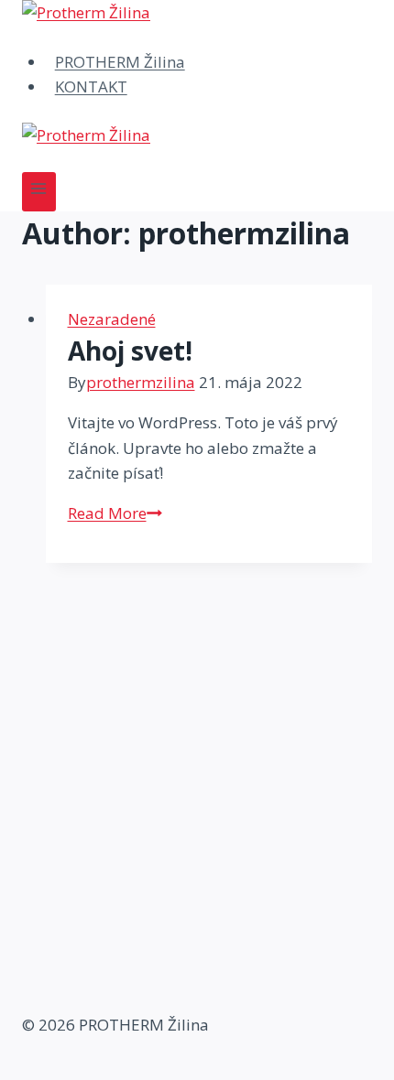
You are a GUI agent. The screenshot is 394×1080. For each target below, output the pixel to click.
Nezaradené (112, 318)
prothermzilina (140, 382)
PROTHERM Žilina (120, 61)
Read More (115, 513)
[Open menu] (39, 191)
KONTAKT (91, 86)
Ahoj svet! (130, 350)
